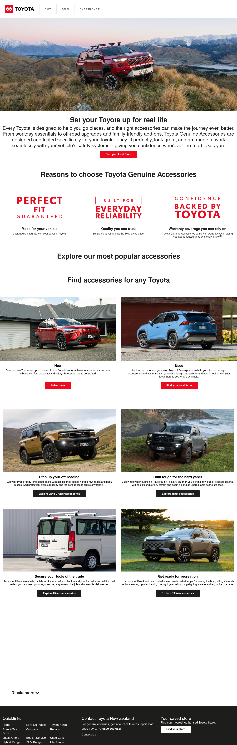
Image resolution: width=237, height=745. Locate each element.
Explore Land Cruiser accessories (59, 493)
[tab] (118, 692)
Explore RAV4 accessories (178, 593)
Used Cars (57, 737)
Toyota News (58, 724)
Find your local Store (118, 154)
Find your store (175, 729)
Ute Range (57, 742)
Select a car (58, 385)
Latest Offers (11, 737)
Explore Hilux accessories (178, 493)
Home (6, 724)
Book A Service (36, 737)
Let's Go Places (36, 724)
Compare (32, 729)
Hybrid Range (11, 742)
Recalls (55, 729)
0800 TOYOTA (101, 728)
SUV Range (34, 742)
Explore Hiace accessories (59, 593)
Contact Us (89, 734)
